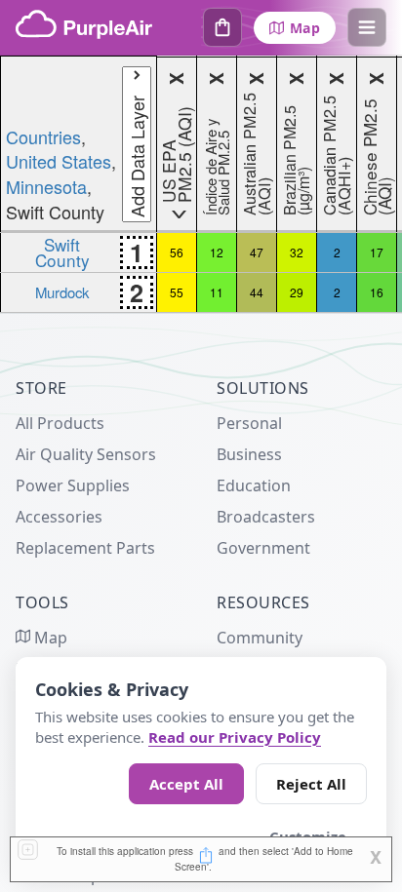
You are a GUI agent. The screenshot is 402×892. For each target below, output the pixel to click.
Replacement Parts (85, 548)
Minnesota (46, 186)
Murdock (62, 292)
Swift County (62, 251)
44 (256, 292)
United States (58, 161)
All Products (60, 423)
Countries (43, 136)
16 (376, 292)
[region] (201, 184)
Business (249, 454)
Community (259, 637)
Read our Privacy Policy (234, 737)
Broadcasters (266, 516)
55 (176, 292)
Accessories (59, 516)
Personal (249, 423)
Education (254, 485)
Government (263, 548)
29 (296, 292)
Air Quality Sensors (86, 454)
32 (296, 252)
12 (216, 252)
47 (256, 252)
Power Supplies (73, 485)
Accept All (186, 784)
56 (176, 252)
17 (376, 252)
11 (216, 292)
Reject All (311, 784)
